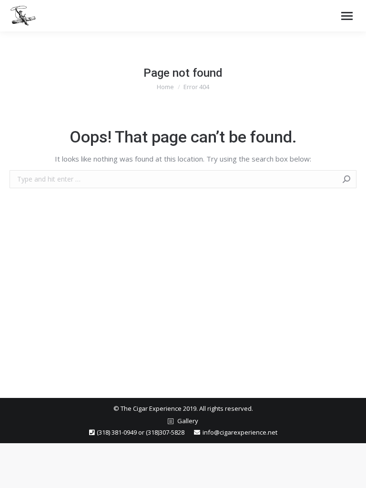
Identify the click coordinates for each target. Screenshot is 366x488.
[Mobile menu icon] (346, 16)
